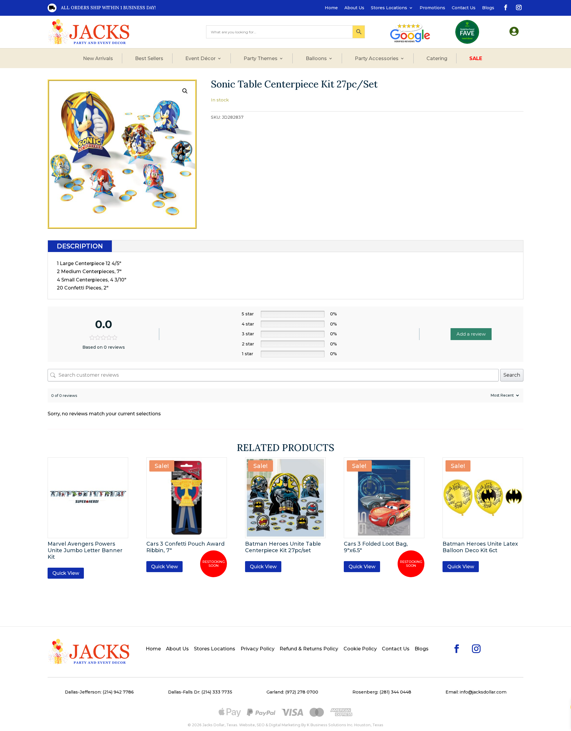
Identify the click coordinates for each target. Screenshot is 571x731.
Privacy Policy (257, 649)
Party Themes (260, 58)
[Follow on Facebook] (504, 6)
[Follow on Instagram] (517, 6)
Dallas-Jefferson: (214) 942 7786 (99, 692)
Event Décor (200, 58)
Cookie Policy (360, 649)
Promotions (432, 8)
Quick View (65, 573)
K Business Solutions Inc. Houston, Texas (345, 725)
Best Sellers (149, 58)
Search (511, 375)
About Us (354, 8)
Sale (475, 58)
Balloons (316, 58)
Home (331, 8)
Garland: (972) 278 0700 (292, 692)
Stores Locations (389, 8)
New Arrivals (98, 58)
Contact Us (464, 8)
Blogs (488, 8)
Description (80, 246)
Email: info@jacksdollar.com (475, 692)
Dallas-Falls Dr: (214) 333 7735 (200, 692)
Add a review (471, 334)
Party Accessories (377, 58)
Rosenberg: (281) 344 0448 (381, 692)
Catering (436, 58)
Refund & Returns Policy (309, 649)
